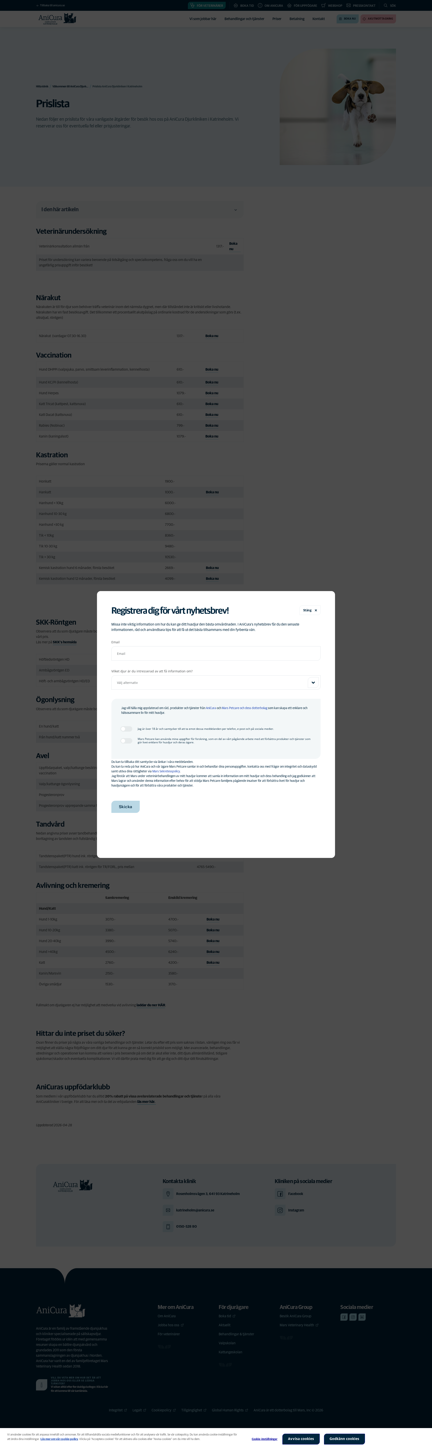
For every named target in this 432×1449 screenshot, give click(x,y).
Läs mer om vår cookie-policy (59, 1439)
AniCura (211, 708)
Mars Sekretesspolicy (166, 771)
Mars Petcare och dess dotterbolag (244, 708)
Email (115, 642)
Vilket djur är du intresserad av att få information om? (152, 671)
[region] (216, 1438)
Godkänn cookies (344, 1439)
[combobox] (216, 682)
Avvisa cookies (301, 1439)
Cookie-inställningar (265, 1439)
